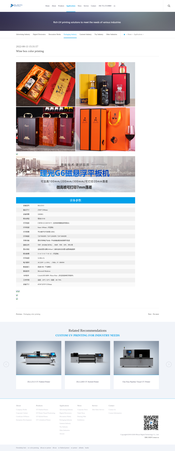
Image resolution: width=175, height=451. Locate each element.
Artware (62, 434)
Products (61, 6)
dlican (55, 448)
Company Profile (21, 409)
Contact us (155, 437)
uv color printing (33, 448)
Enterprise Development (24, 420)
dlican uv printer (45, 448)
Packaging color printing (32, 314)
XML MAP (148, 437)
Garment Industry (86, 34)
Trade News (81, 413)
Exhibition (80, 420)
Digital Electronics (39, 34)
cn (114, 6)
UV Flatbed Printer (42, 409)
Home (47, 6)
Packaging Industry (70, 34)
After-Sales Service (98, 409)
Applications (70, 6)
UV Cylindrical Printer (43, 420)
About (54, 6)
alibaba (81, 448)
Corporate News (82, 409)
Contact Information (115, 413)
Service (86, 6)
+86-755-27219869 (104, 6)
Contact (93, 6)
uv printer (74, 448)
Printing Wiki (81, 416)
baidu (87, 448)
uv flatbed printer (63, 448)
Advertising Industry (23, 34)
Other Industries (111, 34)
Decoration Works (55, 34)
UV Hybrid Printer (42, 416)
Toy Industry (99, 34)
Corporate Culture (22, 413)
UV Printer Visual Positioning (45, 413)
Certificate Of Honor (22, 416)
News (79, 6)
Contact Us (112, 409)
